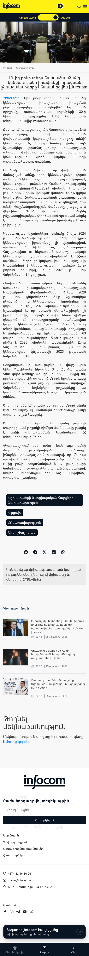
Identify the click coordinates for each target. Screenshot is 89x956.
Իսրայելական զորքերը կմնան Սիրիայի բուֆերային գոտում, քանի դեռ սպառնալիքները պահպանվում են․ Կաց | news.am (58, 626)
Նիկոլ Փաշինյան (22, 532)
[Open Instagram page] (11, 912)
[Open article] (15, 627)
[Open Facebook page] (5, 912)
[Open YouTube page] (25, 912)
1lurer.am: (12, 98)
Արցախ (14, 512)
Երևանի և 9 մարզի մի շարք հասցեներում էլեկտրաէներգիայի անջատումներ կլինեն (53, 654)
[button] (26, 552)
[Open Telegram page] (18, 912)
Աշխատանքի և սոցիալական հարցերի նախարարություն (40, 500)
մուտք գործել (17, 742)
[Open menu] (85, 6)
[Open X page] (31, 912)
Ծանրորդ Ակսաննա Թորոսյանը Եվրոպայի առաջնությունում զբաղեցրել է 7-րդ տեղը (58, 684)
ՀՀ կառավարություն (24, 522)
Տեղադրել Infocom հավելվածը (32, 932)
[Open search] (79, 6)
